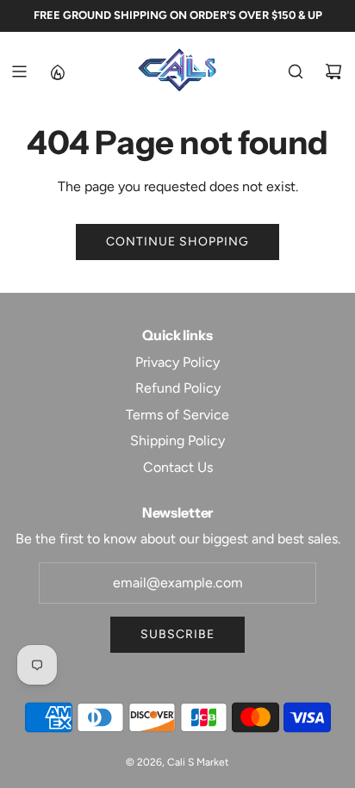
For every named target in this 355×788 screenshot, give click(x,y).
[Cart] (333, 71)
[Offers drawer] (57, 71)
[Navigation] (19, 71)
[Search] (296, 71)
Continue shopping (177, 241)
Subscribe (177, 634)
